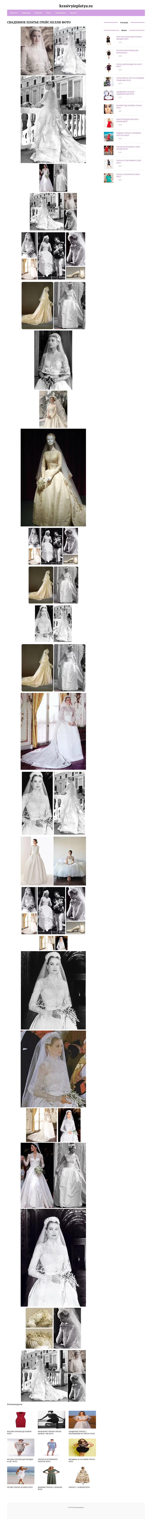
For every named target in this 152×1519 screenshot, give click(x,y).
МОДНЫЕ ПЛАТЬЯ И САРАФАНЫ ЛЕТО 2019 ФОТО (128, 134)
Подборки (26, 13)
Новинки (38, 13)
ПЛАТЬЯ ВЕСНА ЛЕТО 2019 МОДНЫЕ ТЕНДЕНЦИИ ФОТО (130, 79)
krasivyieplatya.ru (76, 6)
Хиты (49, 13)
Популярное (60, 13)
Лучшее (73, 13)
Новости (13, 13)
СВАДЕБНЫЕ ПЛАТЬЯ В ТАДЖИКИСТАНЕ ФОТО (125, 93)
